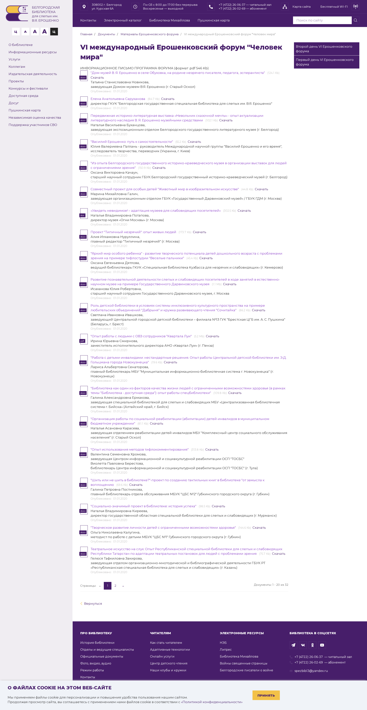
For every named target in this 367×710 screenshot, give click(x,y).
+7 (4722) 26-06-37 (309, 657)
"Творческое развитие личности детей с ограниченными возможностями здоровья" (164, 527)
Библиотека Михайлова (169, 20)
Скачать (97, 77)
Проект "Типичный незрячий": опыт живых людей (134, 232)
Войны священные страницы (243, 663)
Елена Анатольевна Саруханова (118, 99)
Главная (86, 34)
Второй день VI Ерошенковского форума (324, 49)
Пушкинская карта (25, 110)
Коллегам (17, 67)
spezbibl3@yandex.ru (311, 671)
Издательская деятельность (33, 74)
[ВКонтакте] (303, 645)
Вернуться (93, 603)
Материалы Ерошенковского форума (150, 34)
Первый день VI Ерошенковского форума (325, 62)
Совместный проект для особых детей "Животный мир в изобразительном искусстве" (165, 189)
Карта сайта (301, 6)
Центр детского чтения (169, 663)
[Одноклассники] (312, 645)
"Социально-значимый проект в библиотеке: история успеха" (144, 506)
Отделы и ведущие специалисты (107, 649)
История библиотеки (97, 643)
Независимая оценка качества (35, 117)
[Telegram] (293, 645)
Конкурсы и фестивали (28, 88)
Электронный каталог (123, 20)
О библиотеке (21, 45)
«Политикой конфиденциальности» (212, 702)
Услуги (14, 59)
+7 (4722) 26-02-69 (309, 662)
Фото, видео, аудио (95, 663)
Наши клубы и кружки (168, 670)
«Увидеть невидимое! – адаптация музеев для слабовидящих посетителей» (156, 210)
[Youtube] (322, 645)
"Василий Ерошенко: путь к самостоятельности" (132, 142)
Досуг (14, 103)
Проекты (16, 81)
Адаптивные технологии (170, 649)
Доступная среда (23, 96)
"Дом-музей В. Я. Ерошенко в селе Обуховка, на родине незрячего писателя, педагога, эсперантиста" (178, 73)
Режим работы (92, 670)
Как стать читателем (166, 643)
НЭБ (223, 643)
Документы (106, 34)
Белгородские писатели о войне (246, 670)
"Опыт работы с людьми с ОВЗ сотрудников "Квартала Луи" (141, 336)
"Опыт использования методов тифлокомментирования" (140, 449)
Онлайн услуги (162, 656)
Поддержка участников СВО (33, 125)
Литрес (226, 649)
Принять (266, 695)
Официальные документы (101, 656)
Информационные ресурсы (33, 52)
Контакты (88, 20)
